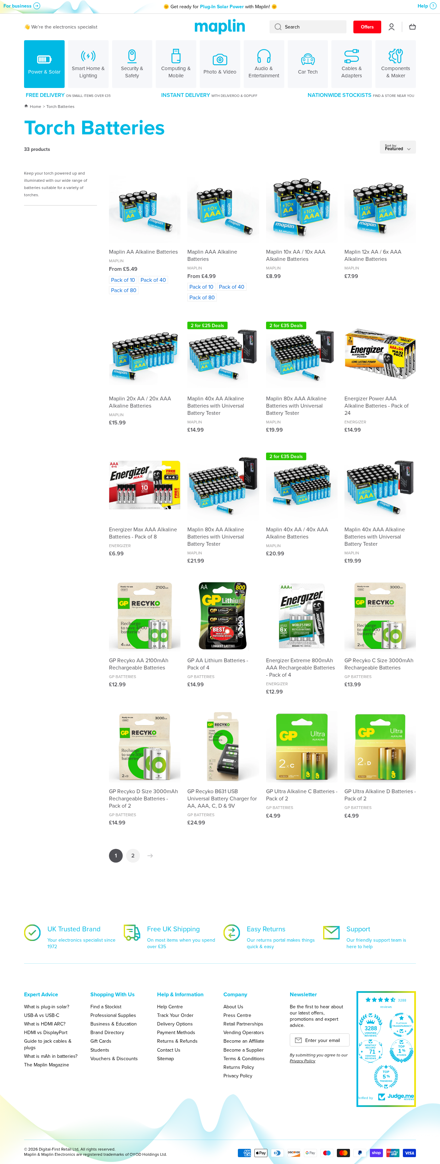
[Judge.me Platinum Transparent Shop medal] (401, 1025)
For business (17, 5)
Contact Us (168, 1049)
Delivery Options (175, 1023)
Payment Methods (176, 1032)
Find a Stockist (105, 1006)
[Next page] (148, 856)
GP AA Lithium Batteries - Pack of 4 (217, 664)
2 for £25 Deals (207, 325)
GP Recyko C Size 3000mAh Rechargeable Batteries (379, 664)
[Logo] (220, 27)
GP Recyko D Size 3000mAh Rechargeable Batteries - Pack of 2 (143, 798)
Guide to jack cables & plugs (48, 1044)
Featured (394, 148)
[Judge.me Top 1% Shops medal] (401, 1051)
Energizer (355, 422)
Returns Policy (238, 1067)
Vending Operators (243, 1032)
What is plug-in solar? (46, 1006)
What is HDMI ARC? (44, 1023)
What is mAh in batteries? (50, 1056)
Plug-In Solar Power (222, 6)
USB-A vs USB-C (41, 1015)
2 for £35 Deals (286, 325)
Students (99, 1049)
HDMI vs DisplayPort (45, 1032)
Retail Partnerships (243, 1023)
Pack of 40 (153, 280)
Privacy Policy (237, 1075)
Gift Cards (100, 1041)
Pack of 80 (123, 290)
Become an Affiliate (243, 1041)
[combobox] (308, 26)
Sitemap (165, 1058)
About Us (233, 1006)
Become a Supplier (243, 1049)
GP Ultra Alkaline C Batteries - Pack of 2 (302, 795)
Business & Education (113, 1023)
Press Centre (237, 1015)
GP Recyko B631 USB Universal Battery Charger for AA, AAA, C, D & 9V (222, 798)
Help (423, 5)
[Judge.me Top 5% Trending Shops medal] (386, 1077)
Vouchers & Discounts (114, 1058)
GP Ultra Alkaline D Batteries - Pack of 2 (380, 795)
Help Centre (170, 1006)
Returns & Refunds (177, 1041)
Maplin (116, 261)
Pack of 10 (123, 280)
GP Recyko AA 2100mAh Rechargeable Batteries (138, 664)
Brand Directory (107, 1032)
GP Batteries (122, 676)
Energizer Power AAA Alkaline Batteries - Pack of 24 (376, 405)
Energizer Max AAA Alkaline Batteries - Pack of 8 (143, 533)
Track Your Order (175, 1015)
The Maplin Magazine (46, 1064)
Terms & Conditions (244, 1058)
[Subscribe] (341, 1042)
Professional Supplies (113, 1015)
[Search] (276, 26)
